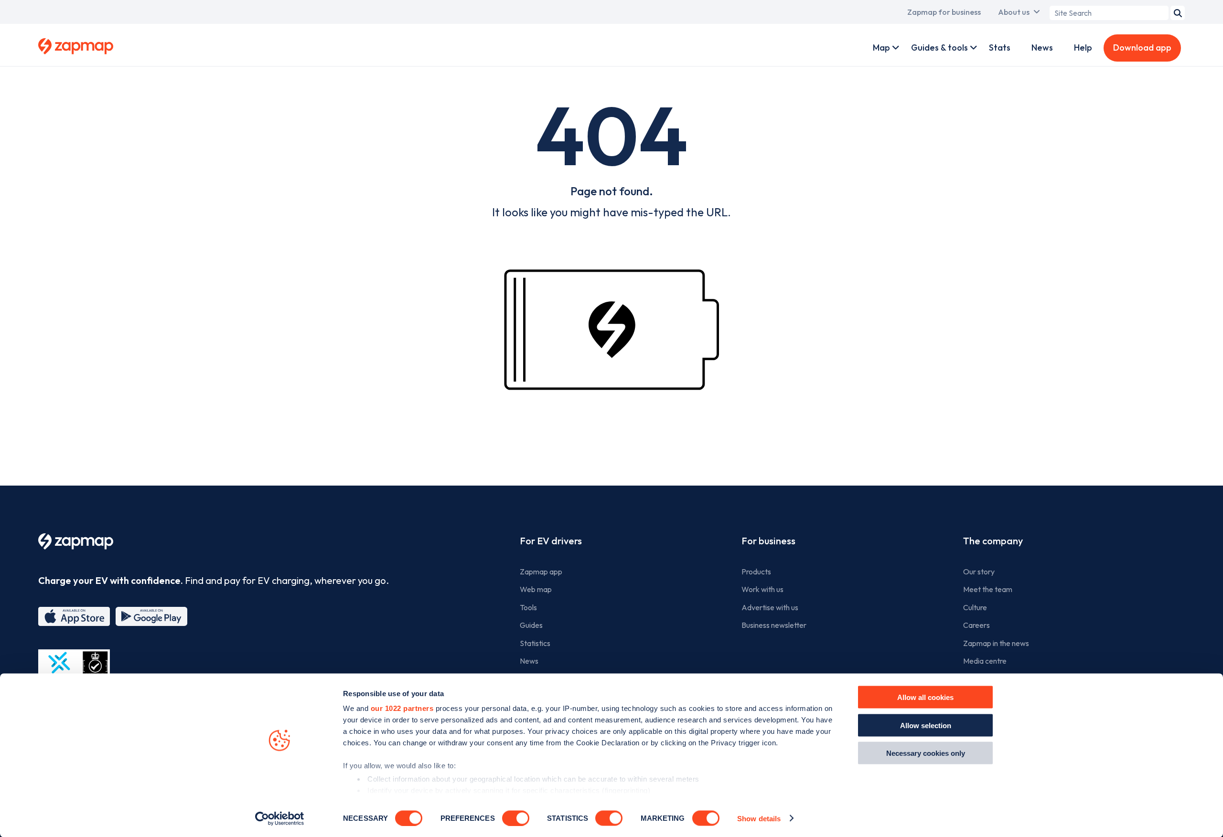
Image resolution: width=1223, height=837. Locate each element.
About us (1014, 12)
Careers (976, 625)
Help (1083, 47)
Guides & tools (939, 47)
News (1042, 47)
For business (768, 541)
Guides (531, 625)
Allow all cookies (925, 697)
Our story (979, 571)
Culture (975, 607)
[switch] (515, 818)
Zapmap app (541, 571)
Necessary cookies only (925, 753)
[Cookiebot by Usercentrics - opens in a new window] (280, 818)
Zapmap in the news (996, 643)
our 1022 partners (402, 708)
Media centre (985, 661)
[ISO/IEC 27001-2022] (74, 672)
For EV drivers (551, 541)
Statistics (535, 643)
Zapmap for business (944, 12)
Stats (999, 47)
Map (881, 47)
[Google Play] (151, 616)
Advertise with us (769, 607)
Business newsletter (773, 625)
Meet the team (987, 589)
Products (756, 571)
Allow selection (925, 725)
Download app (1142, 47)
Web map (536, 589)
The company (993, 541)
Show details (759, 818)
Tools (528, 607)
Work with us (762, 589)
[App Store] (74, 616)
